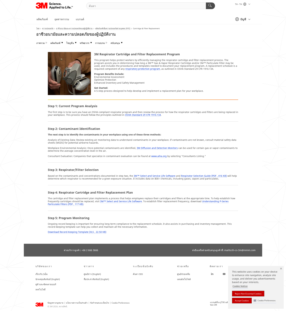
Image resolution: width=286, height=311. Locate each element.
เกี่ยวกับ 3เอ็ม (41, 274)
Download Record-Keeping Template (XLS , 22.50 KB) (77, 231)
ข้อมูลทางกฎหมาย (55, 303)
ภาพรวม (40, 43)
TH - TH (238, 4)
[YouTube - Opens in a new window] (224, 274)
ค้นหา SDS (138, 274)
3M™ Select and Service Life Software (154, 175)
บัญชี (243, 19)
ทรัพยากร (84, 43)
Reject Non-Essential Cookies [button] (248, 293)
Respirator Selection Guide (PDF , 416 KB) (204, 175)
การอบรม (100, 43)
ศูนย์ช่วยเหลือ (183, 274)
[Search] (210, 5)
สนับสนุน (115, 43)
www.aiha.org (159, 156)
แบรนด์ (80, 19)
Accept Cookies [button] (242, 300)
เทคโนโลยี (40, 289)
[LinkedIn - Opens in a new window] (212, 274)
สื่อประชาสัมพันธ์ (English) (96, 279)
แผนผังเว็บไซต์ (184, 279)
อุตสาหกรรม (61, 19)
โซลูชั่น (70, 43)
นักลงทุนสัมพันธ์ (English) (47, 279)
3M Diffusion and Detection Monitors (157, 148)
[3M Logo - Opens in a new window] (54, 5)
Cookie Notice (240, 286)
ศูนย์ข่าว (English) (92, 274)
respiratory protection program (142, 68)
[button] (264, 300)
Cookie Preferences (121, 303)
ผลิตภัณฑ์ (42, 19)
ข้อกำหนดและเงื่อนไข (99, 303)
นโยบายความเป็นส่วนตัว (77, 303)
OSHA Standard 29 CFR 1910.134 (143, 114)
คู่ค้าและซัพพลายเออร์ (45, 284)
